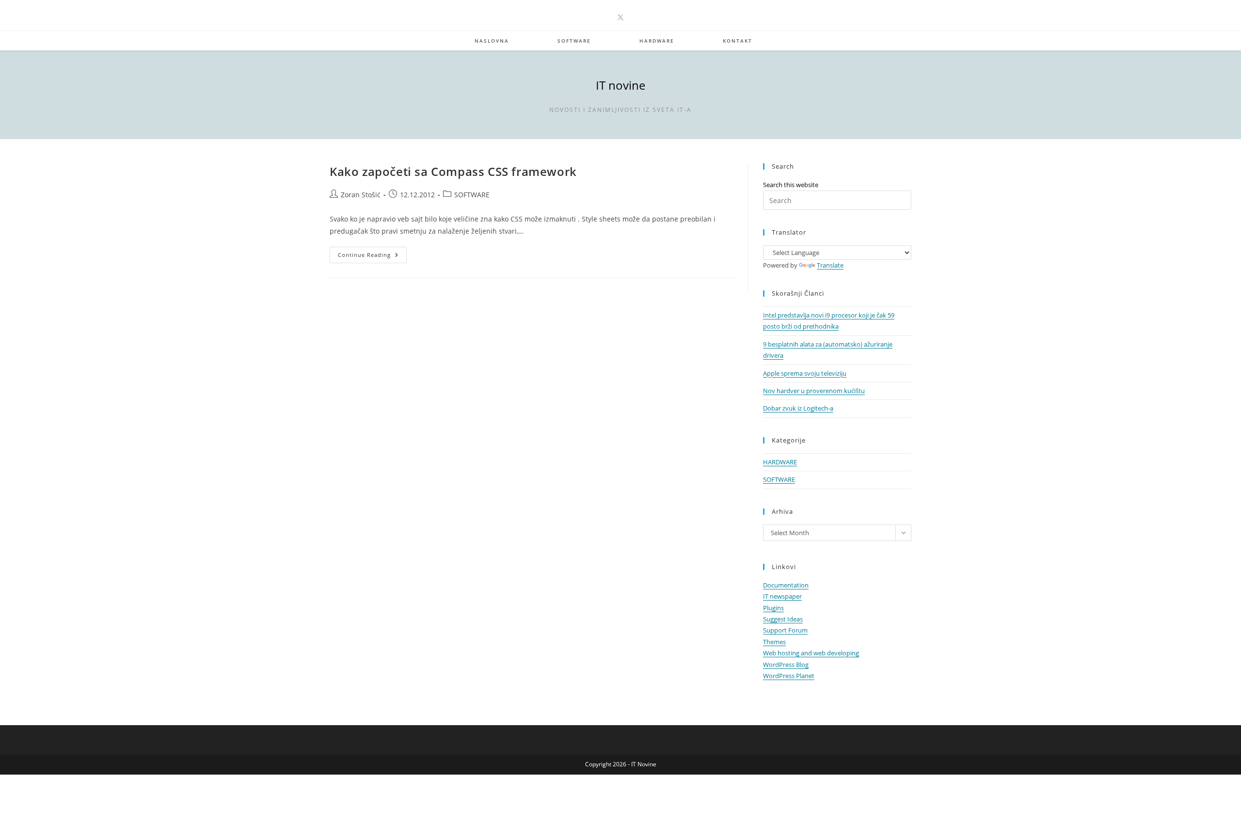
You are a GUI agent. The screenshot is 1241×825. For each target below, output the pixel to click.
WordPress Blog (786, 664)
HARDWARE (780, 462)
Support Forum (785, 630)
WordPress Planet (788, 675)
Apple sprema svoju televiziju (804, 373)
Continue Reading (372, 256)
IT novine (620, 85)
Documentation (786, 585)
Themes (774, 641)
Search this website (790, 184)
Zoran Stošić (361, 194)
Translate (830, 265)
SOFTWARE (472, 194)
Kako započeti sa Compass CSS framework (453, 171)
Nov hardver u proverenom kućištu (814, 390)
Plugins (773, 607)
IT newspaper (782, 596)
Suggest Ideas (783, 619)
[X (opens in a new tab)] (620, 17)
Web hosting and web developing (811, 653)
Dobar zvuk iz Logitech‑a (798, 408)
